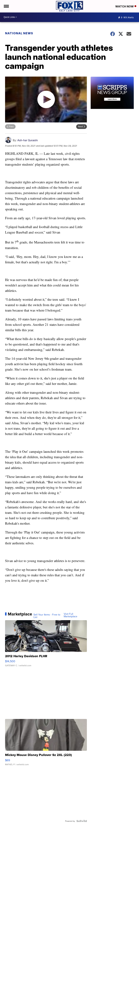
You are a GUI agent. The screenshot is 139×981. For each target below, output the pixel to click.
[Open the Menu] (6, 6)
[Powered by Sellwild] (81, 821)
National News (19, 33)
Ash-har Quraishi (27, 140)
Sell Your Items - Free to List (46, 615)
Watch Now (124, 6)
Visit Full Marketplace (70, 615)
